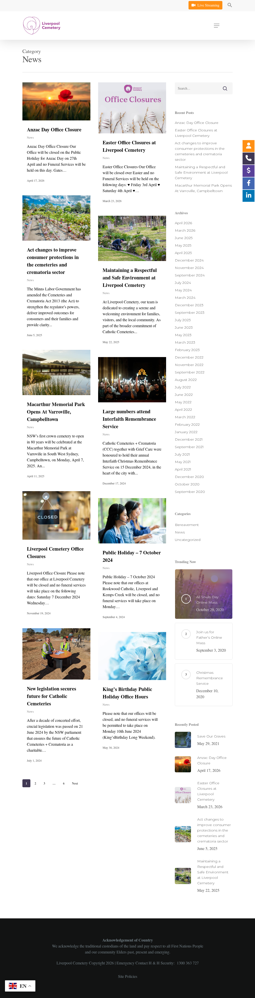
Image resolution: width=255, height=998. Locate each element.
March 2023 (185, 342)
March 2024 (185, 297)
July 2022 (183, 387)
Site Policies (127, 976)
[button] (229, 5)
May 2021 (183, 462)
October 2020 (187, 484)
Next (75, 783)
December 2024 (189, 260)
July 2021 (182, 454)
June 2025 (183, 238)
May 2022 (183, 402)
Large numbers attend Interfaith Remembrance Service (129, 419)
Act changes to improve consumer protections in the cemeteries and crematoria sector (53, 261)
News (30, 137)
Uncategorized (187, 539)
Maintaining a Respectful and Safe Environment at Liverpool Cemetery (130, 277)
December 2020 (189, 476)
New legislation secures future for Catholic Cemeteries (51, 696)
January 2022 (186, 432)
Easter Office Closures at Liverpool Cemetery (129, 146)
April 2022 (183, 409)
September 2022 (189, 372)
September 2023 (189, 312)
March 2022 (185, 417)
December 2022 (189, 357)
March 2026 (185, 230)
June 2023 (184, 327)
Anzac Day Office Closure (54, 129)
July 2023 (183, 320)
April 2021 (183, 469)
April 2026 (183, 223)
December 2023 (189, 305)
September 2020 (190, 491)
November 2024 (189, 267)
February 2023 (187, 350)
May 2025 (183, 245)
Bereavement (187, 525)
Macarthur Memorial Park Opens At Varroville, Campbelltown (56, 412)
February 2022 (187, 424)
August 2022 (186, 379)
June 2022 (184, 394)
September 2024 (190, 275)
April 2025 (183, 253)
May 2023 (183, 335)
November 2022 (189, 365)
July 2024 (183, 282)
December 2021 (189, 439)
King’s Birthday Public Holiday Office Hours (127, 692)
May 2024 (183, 290)
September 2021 (189, 447)
